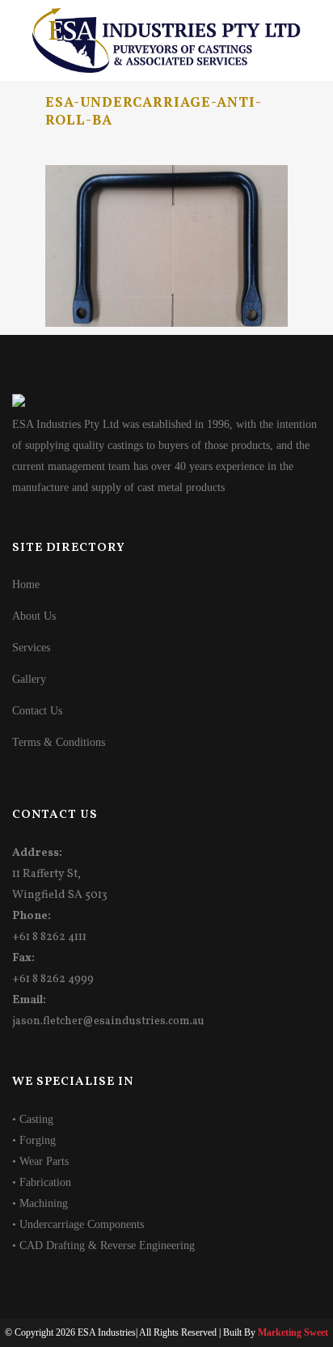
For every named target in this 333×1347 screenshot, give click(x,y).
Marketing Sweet (293, 1332)
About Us (34, 616)
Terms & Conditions (58, 742)
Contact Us (37, 711)
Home (26, 584)
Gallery (29, 679)
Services (31, 648)
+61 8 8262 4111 (49, 937)
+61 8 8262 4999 (53, 979)
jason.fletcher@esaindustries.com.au (108, 1021)
